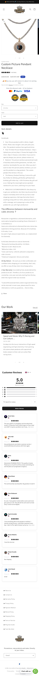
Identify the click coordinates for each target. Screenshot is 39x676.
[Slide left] (15, 58)
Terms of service (20, 671)
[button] (4, 9)
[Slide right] (24, 58)
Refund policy (30, 668)
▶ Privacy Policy (9, 603)
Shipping (11, 85)
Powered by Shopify (20, 668)
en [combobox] (28, 372)
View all (35, 307)
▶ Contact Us (8, 595)
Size (2, 104)
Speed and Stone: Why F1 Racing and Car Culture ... (18, 337)
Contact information (20, 674)
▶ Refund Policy (9, 612)
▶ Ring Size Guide (9, 625)
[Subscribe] (33, 655)
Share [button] (5, 293)
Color (2, 112)
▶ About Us (7, 590)
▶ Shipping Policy (9, 616)
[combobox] (35, 402)
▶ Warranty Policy (9, 599)
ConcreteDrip (12, 668)
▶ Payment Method (10, 608)
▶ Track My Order (9, 629)
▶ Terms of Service (9, 620)
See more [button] (31, 427)
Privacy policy (10, 671)
